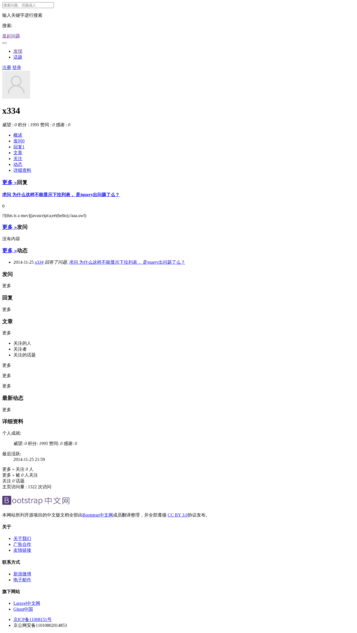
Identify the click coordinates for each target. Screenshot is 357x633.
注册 (6, 67)
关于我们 (22, 538)
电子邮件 (22, 579)
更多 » (9, 182)
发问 (19, 141)
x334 (39, 262)
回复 (19, 146)
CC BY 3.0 (178, 515)
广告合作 (22, 544)
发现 (17, 51)
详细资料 (22, 170)
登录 (16, 67)
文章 (17, 152)
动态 (17, 164)
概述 (17, 135)
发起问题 (11, 36)
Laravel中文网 (26, 603)
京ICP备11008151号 (32, 619)
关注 (17, 158)
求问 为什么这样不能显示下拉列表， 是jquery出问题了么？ (61, 194)
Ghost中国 (23, 609)
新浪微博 (22, 574)
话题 (17, 57)
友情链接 (22, 550)
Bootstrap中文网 (98, 515)
